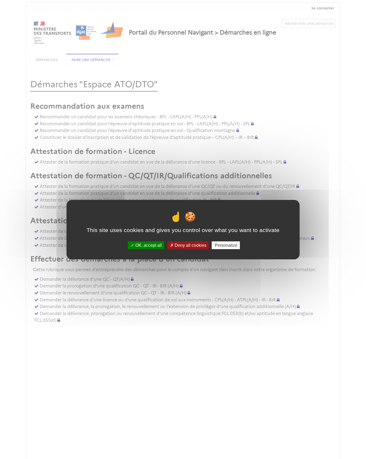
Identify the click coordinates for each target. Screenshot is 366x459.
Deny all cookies (190, 245)
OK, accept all (148, 245)
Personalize (226, 245)
